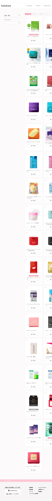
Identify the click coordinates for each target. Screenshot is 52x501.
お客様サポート (41, 489)
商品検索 (31, 487)
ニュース (31, 491)
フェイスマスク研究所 (33, 493)
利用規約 (40, 491)
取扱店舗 (31, 489)
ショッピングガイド (42, 487)
